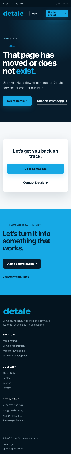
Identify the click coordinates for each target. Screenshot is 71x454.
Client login (62, 3)
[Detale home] (13, 13)
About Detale (10, 373)
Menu (35, 13)
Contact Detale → (35, 182)
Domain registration (14, 345)
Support (7, 382)
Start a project (57, 13)
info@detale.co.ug (13, 410)
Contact (7, 378)
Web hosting (10, 340)
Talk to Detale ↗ (17, 101)
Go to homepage (35, 168)
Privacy (7, 387)
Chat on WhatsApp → (52, 101)
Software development (16, 355)
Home (6, 38)
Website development (15, 350)
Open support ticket (13, 448)
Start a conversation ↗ (22, 264)
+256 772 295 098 (13, 3)
